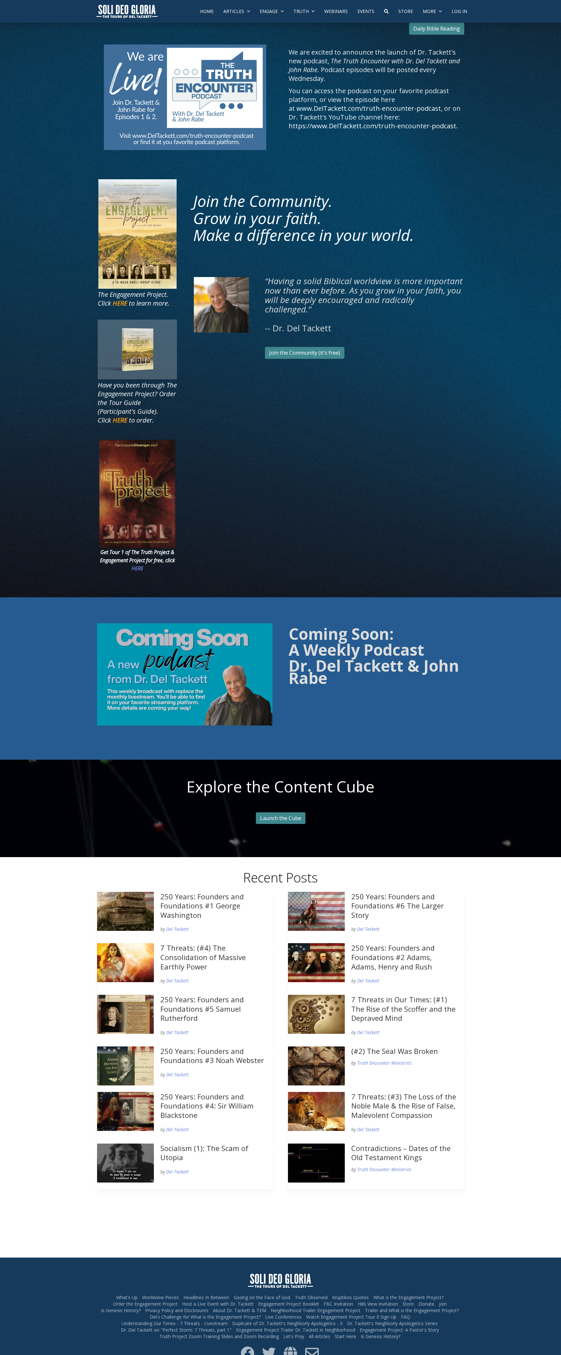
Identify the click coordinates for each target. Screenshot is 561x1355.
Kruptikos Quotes (350, 1297)
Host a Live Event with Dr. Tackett (218, 1304)
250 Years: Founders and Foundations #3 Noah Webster (212, 1055)
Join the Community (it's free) (304, 352)
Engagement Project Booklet (288, 1304)
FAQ (405, 1317)
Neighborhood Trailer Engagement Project (315, 1310)
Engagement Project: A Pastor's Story (399, 1330)
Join (443, 1304)
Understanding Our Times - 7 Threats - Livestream (175, 1323)
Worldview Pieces (160, 1297)
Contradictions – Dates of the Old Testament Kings (401, 1152)
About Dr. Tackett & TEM (239, 1310)
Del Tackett (177, 929)
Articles (234, 11)
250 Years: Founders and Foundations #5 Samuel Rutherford (202, 1008)
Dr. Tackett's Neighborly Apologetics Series (392, 1323)
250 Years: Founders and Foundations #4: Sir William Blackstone (207, 1106)
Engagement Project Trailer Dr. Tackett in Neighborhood (295, 1330)
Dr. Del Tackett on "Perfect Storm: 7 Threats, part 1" (176, 1330)
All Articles (319, 1336)
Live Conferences (283, 1317)
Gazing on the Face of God (262, 1297)
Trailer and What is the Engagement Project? (412, 1310)
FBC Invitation (338, 1304)
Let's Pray (293, 1336)
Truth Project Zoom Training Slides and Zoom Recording (219, 1336)
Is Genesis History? (121, 1310)
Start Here (345, 1336)
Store (405, 11)
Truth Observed (311, 1297)
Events (365, 11)
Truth (301, 11)
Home (207, 11)
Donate (426, 1304)
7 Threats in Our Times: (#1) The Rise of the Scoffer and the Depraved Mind (403, 1008)
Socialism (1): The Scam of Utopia (204, 1152)
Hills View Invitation (378, 1304)
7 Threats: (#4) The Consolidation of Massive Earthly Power (203, 957)
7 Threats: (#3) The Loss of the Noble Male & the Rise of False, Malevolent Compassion (403, 1106)
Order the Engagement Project (145, 1304)
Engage (269, 11)
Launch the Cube (280, 818)
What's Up (127, 1297)
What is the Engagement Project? (408, 1297)
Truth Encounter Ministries (384, 1063)
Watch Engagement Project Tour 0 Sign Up (351, 1317)
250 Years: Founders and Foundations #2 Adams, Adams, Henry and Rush (393, 957)
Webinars (336, 11)
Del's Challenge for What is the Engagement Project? (205, 1317)
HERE (137, 568)
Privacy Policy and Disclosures (176, 1310)
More (430, 11)
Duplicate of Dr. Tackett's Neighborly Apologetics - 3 (287, 1323)
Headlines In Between (206, 1297)
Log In (459, 11)
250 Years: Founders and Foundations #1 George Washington (202, 906)
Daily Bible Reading (436, 28)
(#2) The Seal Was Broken (394, 1051)
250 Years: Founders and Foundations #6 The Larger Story (397, 906)
